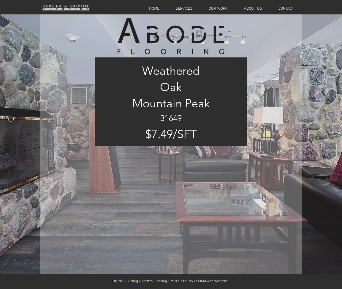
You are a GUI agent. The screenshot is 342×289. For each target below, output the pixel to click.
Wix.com (220, 281)
